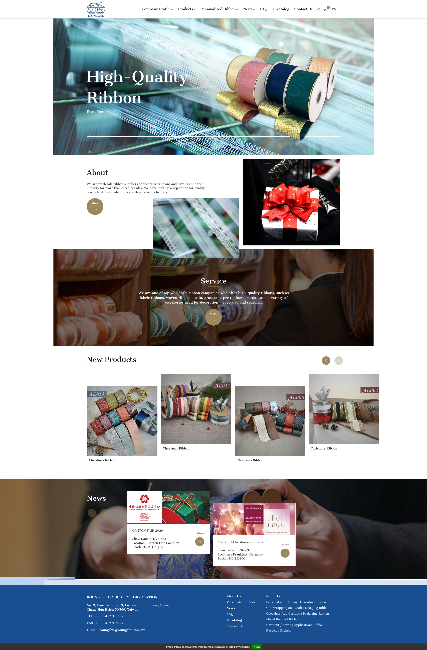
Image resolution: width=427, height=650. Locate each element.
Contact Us (303, 9)
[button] (87, 152)
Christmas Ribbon (102, 448)
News (96, 498)
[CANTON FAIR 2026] (168, 507)
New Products (111, 360)
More (95, 203)
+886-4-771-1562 (109, 616)
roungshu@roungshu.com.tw (122, 630)
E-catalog (281, 9)
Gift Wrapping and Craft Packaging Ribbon (297, 608)
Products (273, 596)
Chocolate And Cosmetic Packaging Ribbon (297, 613)
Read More (96, 111)
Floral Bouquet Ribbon (282, 619)
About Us (234, 596)
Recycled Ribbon (278, 630)
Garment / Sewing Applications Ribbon (295, 625)
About (97, 173)
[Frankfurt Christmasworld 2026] (254, 519)
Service (213, 281)
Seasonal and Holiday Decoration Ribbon (296, 602)
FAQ (264, 9)
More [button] (200, 533)
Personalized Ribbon (243, 602)
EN (334, 9)
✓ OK (256, 646)
